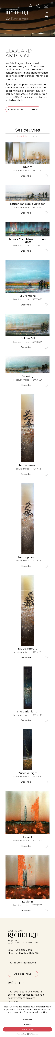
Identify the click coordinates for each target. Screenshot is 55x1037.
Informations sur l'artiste (23, 109)
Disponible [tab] (22, 136)
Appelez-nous (22, 973)
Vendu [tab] (35, 136)
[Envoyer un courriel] (46, 176)
